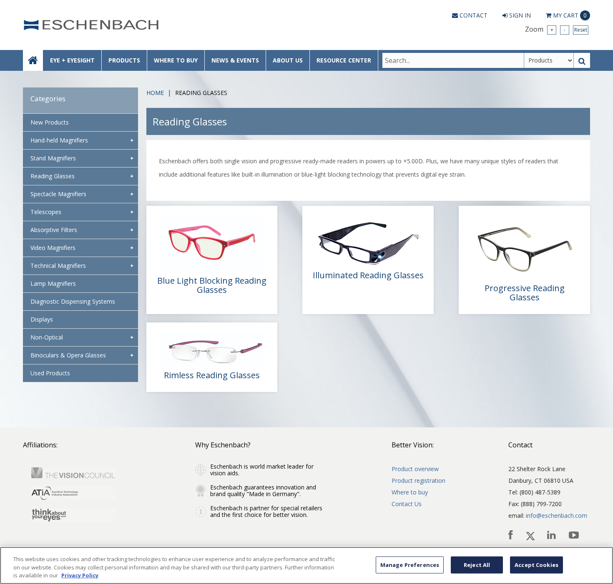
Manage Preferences (409, 564)
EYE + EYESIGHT (72, 60)
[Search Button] (582, 60)
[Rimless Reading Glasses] (212, 349)
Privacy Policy (79, 575)
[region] (306, 565)
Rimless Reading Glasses (212, 375)
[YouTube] (574, 535)
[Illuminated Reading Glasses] (368, 241)
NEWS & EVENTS (235, 60)
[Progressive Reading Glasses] (524, 248)
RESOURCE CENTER (344, 60)
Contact (472, 15)
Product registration (418, 480)
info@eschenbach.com (556, 515)
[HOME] (33, 60)
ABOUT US (288, 60)
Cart (570, 15)
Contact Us (407, 504)
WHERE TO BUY (176, 60)
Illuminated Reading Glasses (368, 275)
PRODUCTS (124, 60)
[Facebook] (511, 535)
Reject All (477, 564)
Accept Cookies (536, 564)
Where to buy (410, 492)
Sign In (519, 15)
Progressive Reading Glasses (525, 293)
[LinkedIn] (552, 535)
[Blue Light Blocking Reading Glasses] (212, 244)
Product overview (415, 469)
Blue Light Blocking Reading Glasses (211, 285)
